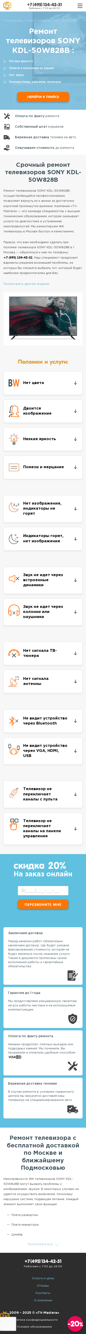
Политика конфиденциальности (34, 1320)
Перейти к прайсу (43, 97)
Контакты (43, 1293)
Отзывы (43, 1286)
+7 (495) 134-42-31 (44, 4)
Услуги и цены (43, 1278)
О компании (43, 1300)
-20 (75, 1323)
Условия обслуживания (34, 1326)
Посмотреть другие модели (26, 284)
